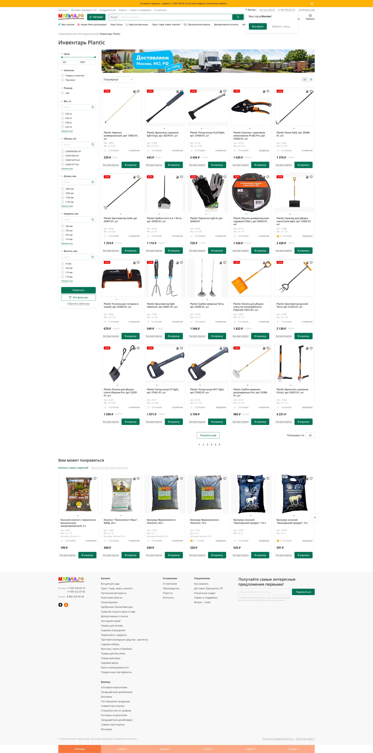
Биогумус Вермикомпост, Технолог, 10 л (204, 521)
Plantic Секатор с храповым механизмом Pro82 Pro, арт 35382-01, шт (249, 135)
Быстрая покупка (111, 165)
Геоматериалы (109, 602)
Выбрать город (281, 26)
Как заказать (201, 583)
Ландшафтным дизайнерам (116, 692)
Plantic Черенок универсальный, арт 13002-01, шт (121, 135)
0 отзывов (114, 150)
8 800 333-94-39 (75, 596)
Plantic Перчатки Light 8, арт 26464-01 (206, 220)
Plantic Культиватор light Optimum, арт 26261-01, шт (162, 305)
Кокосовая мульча (111, 597)
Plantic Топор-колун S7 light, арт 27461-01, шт (163, 391)
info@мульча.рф (306, 9)
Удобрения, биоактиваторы (117, 607)
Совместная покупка (112, 705)
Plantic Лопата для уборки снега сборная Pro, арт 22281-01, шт (121, 392)
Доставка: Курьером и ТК (83, 10)
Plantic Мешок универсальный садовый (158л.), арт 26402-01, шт (251, 221)
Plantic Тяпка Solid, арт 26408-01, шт (293, 134)
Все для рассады (110, 583)
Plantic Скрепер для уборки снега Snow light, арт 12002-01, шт (294, 221)
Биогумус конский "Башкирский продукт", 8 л (292, 521)
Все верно (258, 26)
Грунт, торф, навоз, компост (117, 588)
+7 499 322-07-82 (76, 591)
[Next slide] (315, 517)
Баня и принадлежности (115, 667)
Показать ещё (208, 435)
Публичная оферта (305, 738)
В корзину (130, 165)
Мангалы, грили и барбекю (116, 648)
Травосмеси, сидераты (114, 635)
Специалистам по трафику (116, 710)
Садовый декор (109, 662)
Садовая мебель (110, 644)
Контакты (63, 10)
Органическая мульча (113, 593)
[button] (165, 128)
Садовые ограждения (113, 630)
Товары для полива (112, 625)
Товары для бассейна (113, 653)
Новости (123, 10)
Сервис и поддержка (140, 10)
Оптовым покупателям (114, 687)
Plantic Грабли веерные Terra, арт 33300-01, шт (207, 305)
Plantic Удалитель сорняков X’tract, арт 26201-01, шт (292, 391)
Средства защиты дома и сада (118, 611)
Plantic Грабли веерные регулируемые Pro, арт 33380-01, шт (250, 392)
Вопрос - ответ (202, 602)
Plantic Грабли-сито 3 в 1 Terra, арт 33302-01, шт (164, 220)
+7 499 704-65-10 (76, 588)
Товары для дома (110, 658)
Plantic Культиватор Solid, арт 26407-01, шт (120, 220)
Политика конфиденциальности (278, 738)
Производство (171, 588)
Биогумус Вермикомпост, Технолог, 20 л (161, 521)
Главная (62, 33)
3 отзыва (287, 236)
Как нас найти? (267, 10)
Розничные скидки (204, 593)
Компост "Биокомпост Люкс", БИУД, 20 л (121, 521)
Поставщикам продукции (115, 701)
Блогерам (106, 696)
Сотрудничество (107, 10)
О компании (160, 10)
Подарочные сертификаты (116, 672)
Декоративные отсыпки (114, 616)
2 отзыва (287, 540)
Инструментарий (88, 33)
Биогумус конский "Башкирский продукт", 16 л (249, 521)
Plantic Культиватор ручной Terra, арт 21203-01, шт (292, 305)
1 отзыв (200, 540)
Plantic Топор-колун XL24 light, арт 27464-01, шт (207, 134)
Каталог (98, 17)
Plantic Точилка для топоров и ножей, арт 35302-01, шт (121, 305)
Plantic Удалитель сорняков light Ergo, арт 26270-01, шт (162, 134)
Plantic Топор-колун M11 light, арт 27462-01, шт (207, 391)
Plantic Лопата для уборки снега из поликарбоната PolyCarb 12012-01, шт (248, 307)
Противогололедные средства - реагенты (124, 639)
